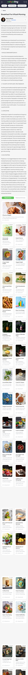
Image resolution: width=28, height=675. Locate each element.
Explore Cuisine (22, 5)
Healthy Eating (12, 5)
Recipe (4, 5)
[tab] (7, 197)
